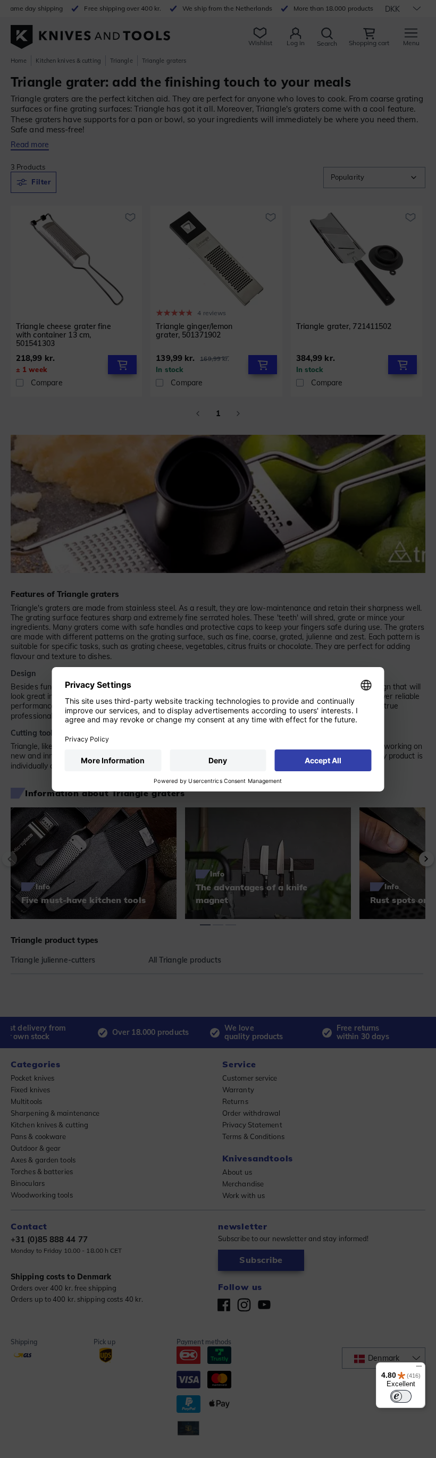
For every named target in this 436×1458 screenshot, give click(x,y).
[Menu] (419, 1368)
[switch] (401, 1396)
